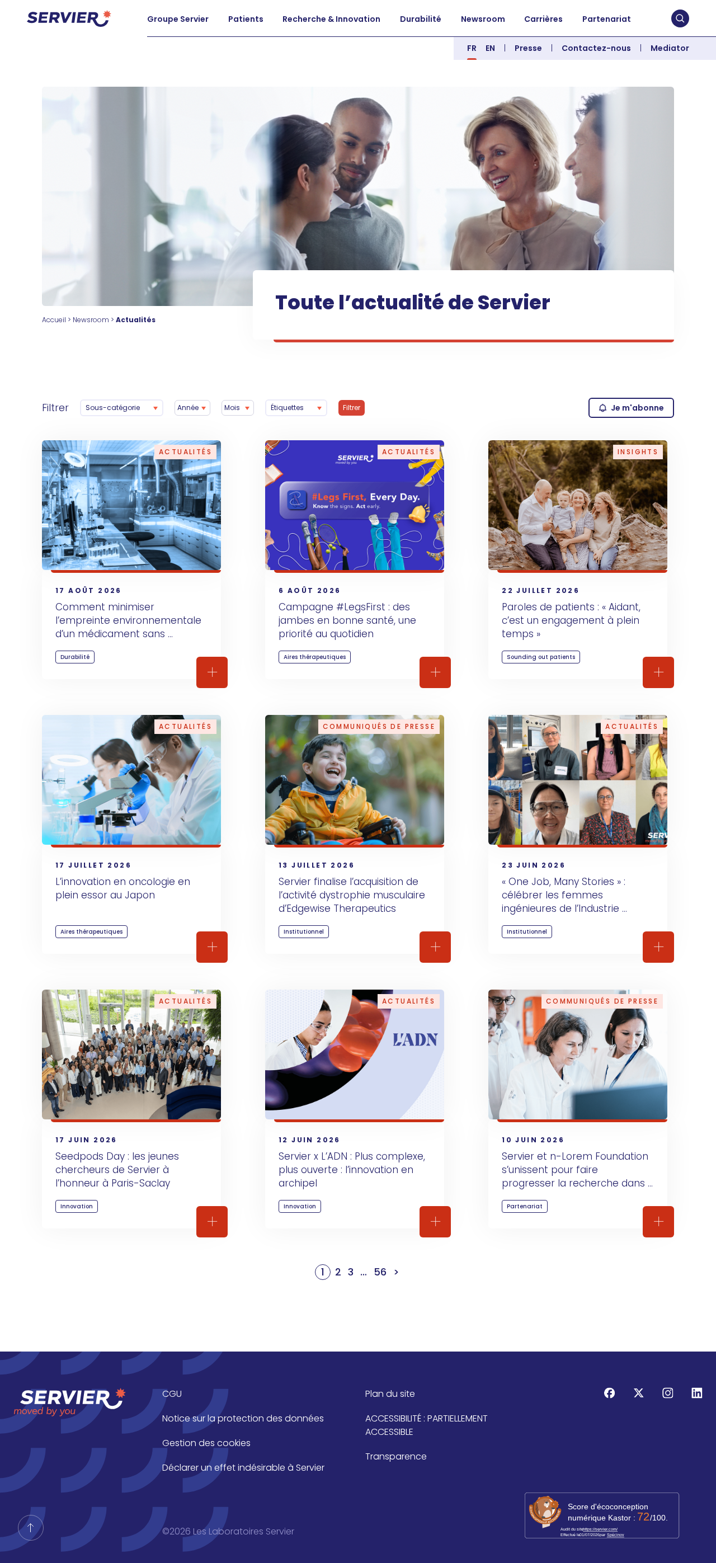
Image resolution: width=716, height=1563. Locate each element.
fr (472, 48)
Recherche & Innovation (331, 19)
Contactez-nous (596, 48)
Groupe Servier (178, 19)
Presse (528, 48)
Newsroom (483, 19)
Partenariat (606, 19)
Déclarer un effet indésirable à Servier (243, 1467)
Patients (245, 19)
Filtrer (55, 408)
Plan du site (390, 1393)
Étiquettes (287, 407)
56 (380, 1272)
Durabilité (420, 19)
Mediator (670, 48)
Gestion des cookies (206, 1443)
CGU (172, 1393)
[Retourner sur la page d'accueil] (31, 1528)
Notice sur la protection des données (243, 1418)
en (490, 48)
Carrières (543, 19)
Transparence (396, 1456)
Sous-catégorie (113, 407)
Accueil (54, 319)
